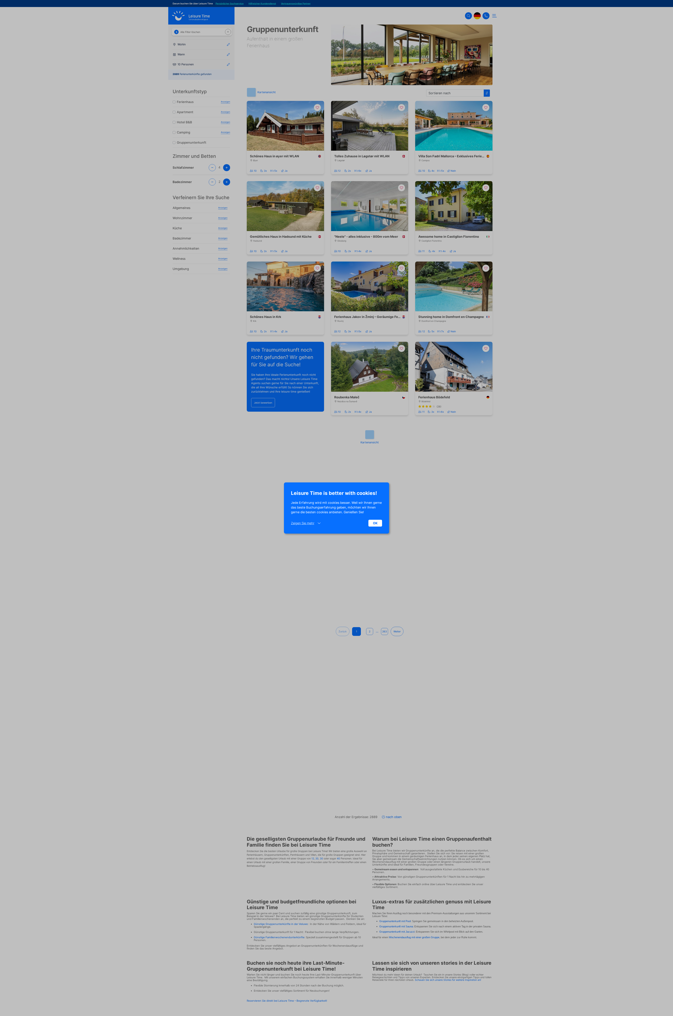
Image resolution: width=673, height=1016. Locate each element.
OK (375, 523)
